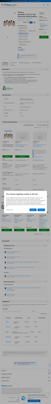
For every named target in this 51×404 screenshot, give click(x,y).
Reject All (33, 209)
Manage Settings (9, 209)
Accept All (41, 209)
